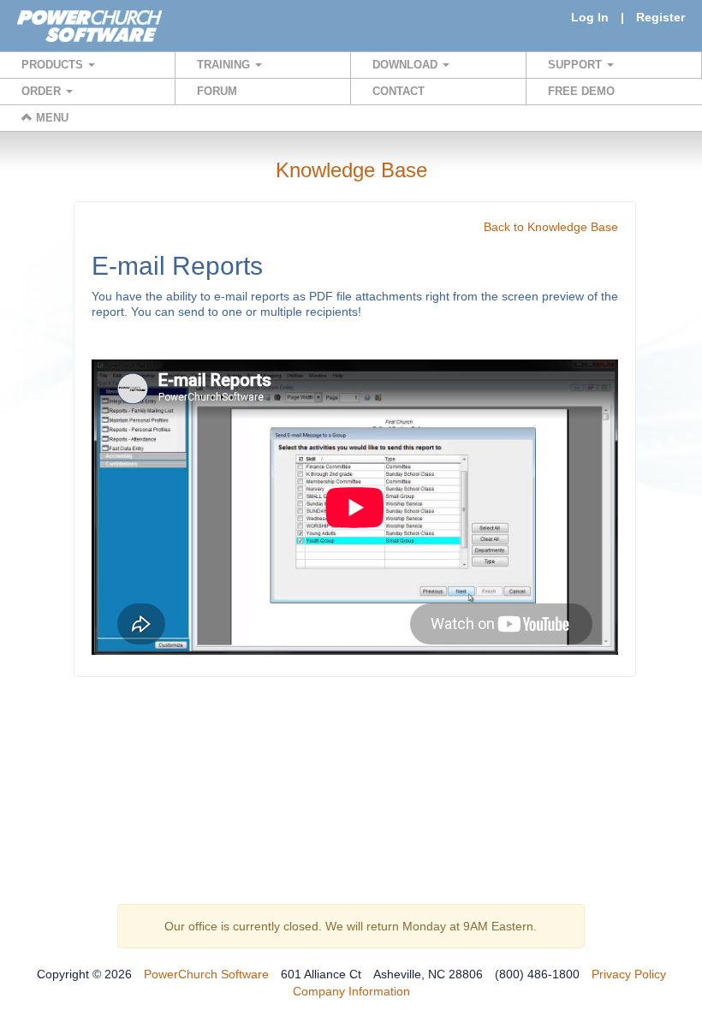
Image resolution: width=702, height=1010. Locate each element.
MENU (50, 117)
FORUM (217, 91)
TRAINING (225, 64)
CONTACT (398, 91)
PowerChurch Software (206, 974)
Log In (590, 17)
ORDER (42, 91)
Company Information (351, 991)
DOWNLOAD (406, 64)
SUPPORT (576, 64)
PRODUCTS (53, 64)
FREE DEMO (581, 91)
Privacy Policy (629, 974)
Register (660, 17)
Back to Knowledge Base (551, 227)
